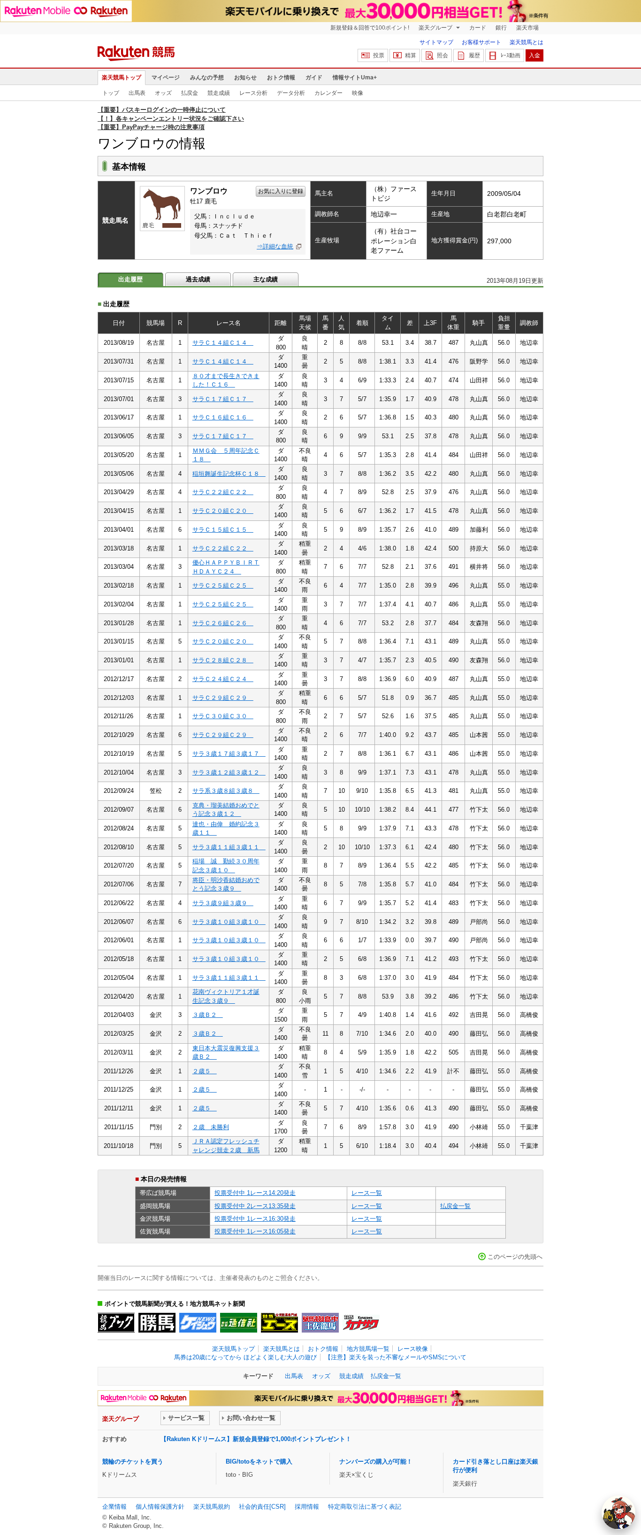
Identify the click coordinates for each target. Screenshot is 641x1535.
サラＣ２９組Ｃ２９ (222, 697)
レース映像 (412, 1348)
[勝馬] (157, 1323)
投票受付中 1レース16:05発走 (255, 1231)
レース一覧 (366, 1192)
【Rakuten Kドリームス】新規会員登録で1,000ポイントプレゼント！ (255, 1438)
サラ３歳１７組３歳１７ (229, 753)
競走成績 (218, 93)
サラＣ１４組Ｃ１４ (222, 342)
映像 (357, 93)
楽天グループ (436, 27)
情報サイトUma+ (355, 77)
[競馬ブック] (116, 1323)
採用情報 (307, 1506)
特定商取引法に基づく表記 (364, 1506)
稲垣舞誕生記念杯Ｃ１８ (229, 473)
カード (477, 27)
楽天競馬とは (526, 42)
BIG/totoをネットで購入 (259, 1461)
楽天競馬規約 (211, 1506)
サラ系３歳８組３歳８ (225, 790)
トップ (110, 93)
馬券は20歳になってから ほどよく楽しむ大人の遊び (245, 1357)
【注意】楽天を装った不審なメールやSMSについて (395, 1357)
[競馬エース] (279, 1323)
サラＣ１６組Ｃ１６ (222, 417)
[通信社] (238, 1323)
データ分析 (291, 93)
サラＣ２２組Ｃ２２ (222, 492)
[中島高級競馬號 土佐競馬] (320, 1323)
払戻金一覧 (455, 1205)
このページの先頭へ (515, 1256)
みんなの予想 (207, 77)
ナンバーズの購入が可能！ (375, 1461)
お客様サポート (481, 42)
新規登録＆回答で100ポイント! (369, 27)
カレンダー (328, 93)
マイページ (166, 77)
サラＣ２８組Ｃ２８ (222, 660)
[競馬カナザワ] (361, 1323)
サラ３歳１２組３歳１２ (229, 772)
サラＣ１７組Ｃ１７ (222, 399)
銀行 (501, 27)
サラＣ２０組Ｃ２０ (222, 510)
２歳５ (204, 1071)
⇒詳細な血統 (275, 246)
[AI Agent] (618, 1512)
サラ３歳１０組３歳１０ (229, 921)
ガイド (313, 77)
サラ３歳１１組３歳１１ (229, 847)
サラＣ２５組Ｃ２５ (222, 585)
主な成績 (265, 279)
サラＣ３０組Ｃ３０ (222, 716)
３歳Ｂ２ (207, 1014)
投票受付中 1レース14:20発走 (255, 1192)
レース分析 (253, 93)
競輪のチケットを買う (132, 1461)
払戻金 (189, 93)
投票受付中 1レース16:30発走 (255, 1218)
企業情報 (114, 1506)
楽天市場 (527, 27)
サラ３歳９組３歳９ (222, 903)
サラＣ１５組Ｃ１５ (222, 529)
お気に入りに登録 (280, 191)
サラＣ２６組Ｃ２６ (222, 623)
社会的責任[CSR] (262, 1506)
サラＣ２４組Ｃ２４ (222, 678)
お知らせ (245, 77)
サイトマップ (436, 42)
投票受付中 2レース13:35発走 (255, 1205)
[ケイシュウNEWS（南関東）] (197, 1323)
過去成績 (198, 279)
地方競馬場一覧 (368, 1348)
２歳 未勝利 (210, 1127)
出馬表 (137, 93)
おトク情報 (281, 77)
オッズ (163, 93)
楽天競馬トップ (121, 77)
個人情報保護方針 (160, 1506)
